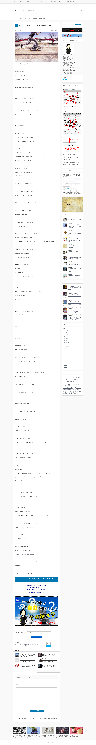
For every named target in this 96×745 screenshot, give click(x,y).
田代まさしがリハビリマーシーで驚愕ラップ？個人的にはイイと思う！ (27, 666)
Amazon (66, 377)
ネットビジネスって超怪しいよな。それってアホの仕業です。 (74, 252)
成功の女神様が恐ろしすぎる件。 (74, 219)
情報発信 (65, 340)
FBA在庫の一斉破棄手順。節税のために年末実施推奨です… (47, 719)
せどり (65, 328)
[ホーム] (15, 1)
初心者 (64, 389)
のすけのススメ (20, 10)
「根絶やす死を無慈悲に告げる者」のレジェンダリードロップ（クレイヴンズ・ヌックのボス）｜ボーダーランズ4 (72, 295)
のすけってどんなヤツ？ (24, 1)
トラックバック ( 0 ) (48, 671)
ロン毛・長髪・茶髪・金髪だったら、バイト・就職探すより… (25, 719)
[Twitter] (48, 646)
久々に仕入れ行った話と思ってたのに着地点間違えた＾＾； (48, 736)
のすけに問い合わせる (71, 1)
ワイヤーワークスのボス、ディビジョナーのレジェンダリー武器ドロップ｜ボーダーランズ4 (74, 318)
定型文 (71, 389)
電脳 (75, 393)
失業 (69, 389)
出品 (80, 388)
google (74, 377)
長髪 (72, 393)
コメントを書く (19, 30)
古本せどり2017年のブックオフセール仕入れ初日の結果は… (76, 736)
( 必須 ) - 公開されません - (22, 688)
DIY (64, 350)
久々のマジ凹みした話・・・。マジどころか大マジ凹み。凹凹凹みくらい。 (49, 666)
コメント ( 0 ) (24, 671)
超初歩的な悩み (66, 342)
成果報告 (65, 365)
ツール (67, 384)
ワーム (69, 388)
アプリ (77, 381)
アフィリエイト (66, 338)
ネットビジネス (73, 384)
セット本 (77, 382)
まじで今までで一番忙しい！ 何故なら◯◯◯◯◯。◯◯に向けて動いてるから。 (19, 736)
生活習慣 (65, 367)
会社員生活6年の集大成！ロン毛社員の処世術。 (26, 554)
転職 (80, 391)
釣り (66, 393)
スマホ (74, 382)
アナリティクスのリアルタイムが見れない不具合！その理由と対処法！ (74, 233)
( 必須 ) (18, 684)
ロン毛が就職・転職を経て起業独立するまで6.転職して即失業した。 (49, 661)
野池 (64, 393)
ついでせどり (75, 379)
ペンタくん (72, 385)
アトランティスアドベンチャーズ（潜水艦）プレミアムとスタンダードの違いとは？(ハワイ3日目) (27, 655)
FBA (72, 377)
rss (81, 10)
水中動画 (66, 346)
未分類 (32, 642)
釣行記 (65, 344)
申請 (73, 391)
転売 (77, 391)
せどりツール (66, 352)
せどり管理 (66, 330)
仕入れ (66, 332)
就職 (76, 389)
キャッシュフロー (69, 382)
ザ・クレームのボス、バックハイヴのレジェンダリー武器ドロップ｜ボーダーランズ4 (74, 311)
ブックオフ (67, 385)
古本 (67, 389)
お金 (26, 644)
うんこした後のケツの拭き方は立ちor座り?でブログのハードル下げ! (74, 240)
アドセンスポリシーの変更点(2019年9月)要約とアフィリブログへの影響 (74, 226)
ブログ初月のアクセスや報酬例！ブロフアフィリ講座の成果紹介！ (74, 276)
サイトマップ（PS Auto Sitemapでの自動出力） (74, 246)
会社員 (28, 644)
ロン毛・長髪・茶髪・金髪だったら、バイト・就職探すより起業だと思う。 (49, 655)
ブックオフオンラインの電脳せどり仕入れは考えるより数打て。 (74, 264)
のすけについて (28, 642)
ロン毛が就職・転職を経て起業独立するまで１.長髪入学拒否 (74, 258)
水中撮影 (70, 391)
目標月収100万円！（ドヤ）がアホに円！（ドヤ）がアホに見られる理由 (27, 661)
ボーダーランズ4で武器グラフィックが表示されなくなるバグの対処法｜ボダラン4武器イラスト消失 (72, 303)
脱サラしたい (32, 644)
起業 (36, 644)
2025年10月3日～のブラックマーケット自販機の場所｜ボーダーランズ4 (74, 288)
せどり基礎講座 (40, 1)
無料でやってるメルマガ (56, 1)
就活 (73, 389)
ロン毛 (65, 336)
